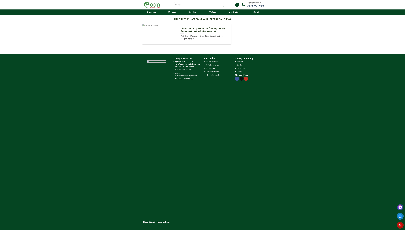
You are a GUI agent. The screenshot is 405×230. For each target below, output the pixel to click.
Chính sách (234, 12)
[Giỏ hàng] (237, 5)
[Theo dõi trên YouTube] (246, 79)
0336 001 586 (186, 70)
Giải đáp (192, 12)
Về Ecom (213, 12)
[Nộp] (221, 5)
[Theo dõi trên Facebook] (237, 79)
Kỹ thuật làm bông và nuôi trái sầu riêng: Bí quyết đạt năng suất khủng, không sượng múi (202, 29)
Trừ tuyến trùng (211, 68)
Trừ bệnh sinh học (212, 65)
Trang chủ (151, 12)
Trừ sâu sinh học (212, 61)
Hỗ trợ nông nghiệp (213, 75)
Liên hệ (256, 12)
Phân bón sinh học (212, 71)
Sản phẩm (172, 12)
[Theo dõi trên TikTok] (242, 79)
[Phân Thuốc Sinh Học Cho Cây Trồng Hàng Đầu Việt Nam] (156, 4)
